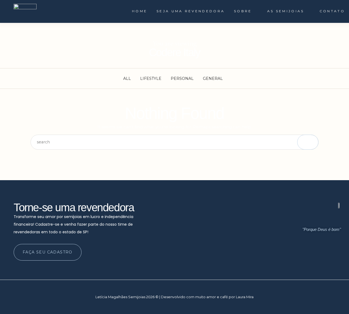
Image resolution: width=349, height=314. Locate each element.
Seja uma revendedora (191, 11)
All (127, 78)
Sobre (243, 11)
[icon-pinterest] (336, 255)
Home (139, 11)
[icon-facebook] (325, 255)
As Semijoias (285, 11)
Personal (182, 78)
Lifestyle (150, 78)
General (213, 78)
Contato (332, 11)
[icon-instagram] (315, 255)
